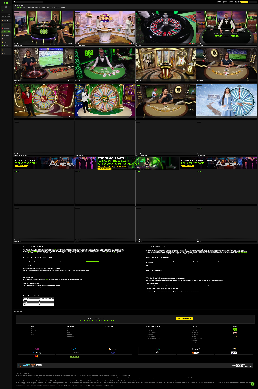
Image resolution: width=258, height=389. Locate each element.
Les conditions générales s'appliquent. (92, 261)
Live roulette (98, 252)
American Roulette (108, 252)
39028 (129, 375)
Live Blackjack (30, 251)
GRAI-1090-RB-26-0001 (114, 378)
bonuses (46, 279)
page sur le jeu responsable (108, 385)
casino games (163, 289)
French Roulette (113, 252)
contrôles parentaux (90, 385)
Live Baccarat (35, 251)
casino (55, 249)
